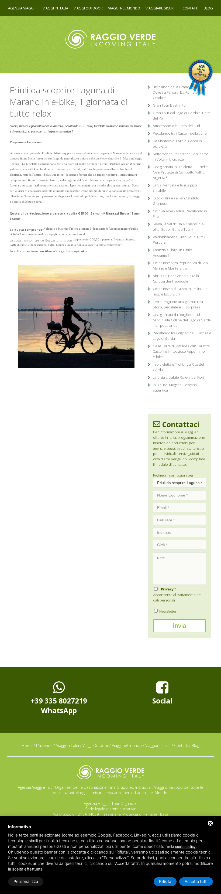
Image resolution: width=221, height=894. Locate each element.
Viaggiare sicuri (160, 8)
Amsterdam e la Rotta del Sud (176, 125)
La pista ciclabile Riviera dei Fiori (178, 377)
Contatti (190, 8)
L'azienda (44, 745)
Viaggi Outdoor (88, 8)
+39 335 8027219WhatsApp (59, 705)
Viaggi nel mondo (124, 8)
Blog (208, 8)
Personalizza (25, 881)
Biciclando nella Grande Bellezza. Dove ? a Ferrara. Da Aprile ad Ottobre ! (180, 92)
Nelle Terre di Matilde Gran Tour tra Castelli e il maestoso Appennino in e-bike (181, 351)
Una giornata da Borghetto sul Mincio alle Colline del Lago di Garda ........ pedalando (182, 320)
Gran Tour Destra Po (169, 105)
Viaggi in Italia (55, 8)
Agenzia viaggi (21, 8)
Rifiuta (165, 881)
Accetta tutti (196, 881)
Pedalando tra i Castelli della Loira (180, 133)
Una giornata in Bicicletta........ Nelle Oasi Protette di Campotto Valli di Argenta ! (180, 172)
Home (27, 745)
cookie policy (185, 847)
